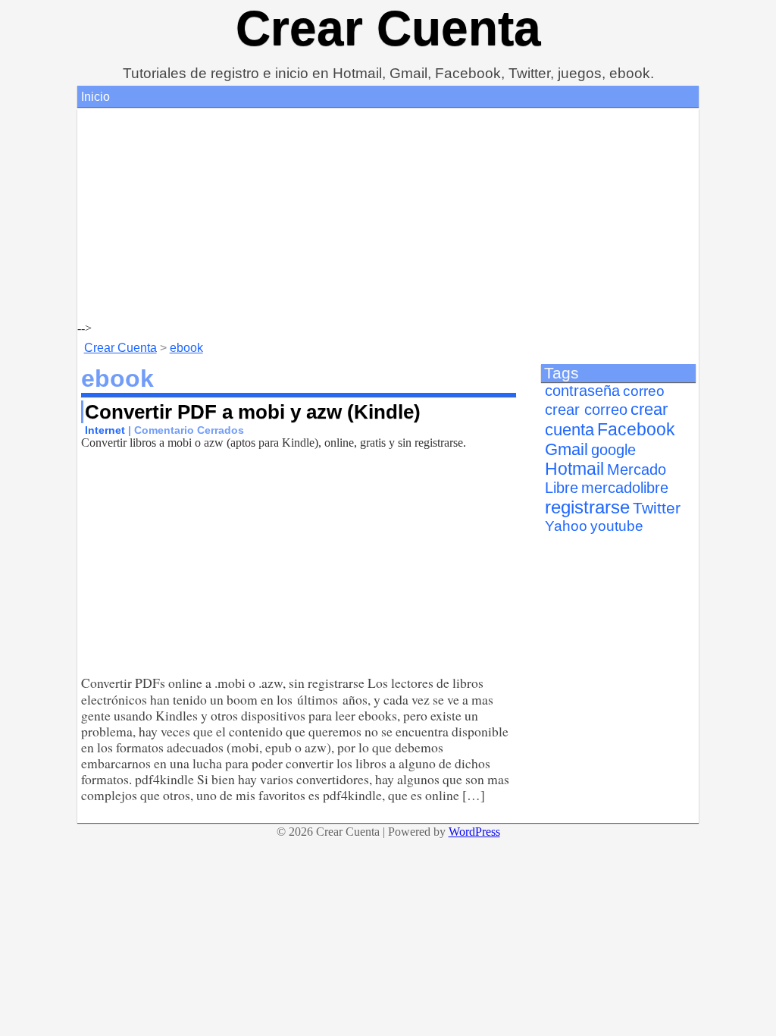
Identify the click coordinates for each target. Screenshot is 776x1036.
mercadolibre (624, 487)
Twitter (657, 508)
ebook (186, 347)
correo (644, 391)
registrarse (587, 507)
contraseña (582, 390)
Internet (105, 430)
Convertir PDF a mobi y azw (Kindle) (253, 411)
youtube (616, 526)
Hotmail (574, 469)
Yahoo (566, 526)
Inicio (95, 96)
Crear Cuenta (388, 28)
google (613, 449)
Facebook (636, 429)
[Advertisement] (387, 215)
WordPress (474, 831)
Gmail (566, 449)
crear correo (586, 409)
